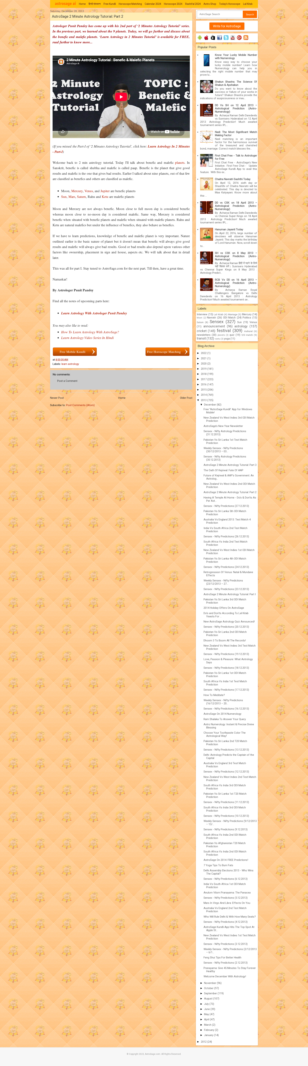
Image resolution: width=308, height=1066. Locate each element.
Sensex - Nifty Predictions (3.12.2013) (226, 944)
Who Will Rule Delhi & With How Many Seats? (230, 916)
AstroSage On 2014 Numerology (222, 713)
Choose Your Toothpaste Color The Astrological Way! (225, 734)
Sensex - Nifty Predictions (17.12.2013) (226, 689)
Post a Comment (67, 381)
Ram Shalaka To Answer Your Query (225, 719)
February (209, 1030)
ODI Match (229, 317)
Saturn (81, 196)
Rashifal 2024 (193, 3)
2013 (204, 400)
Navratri (211, 317)
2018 (204, 374)
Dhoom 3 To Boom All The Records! (225, 640)
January (209, 1035)
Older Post (186, 397)
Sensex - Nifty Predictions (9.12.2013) (226, 829)
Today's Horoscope (229, 3)
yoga (227, 338)
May (207, 1014)
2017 (204, 379)
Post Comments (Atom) (80, 405)
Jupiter (105, 191)
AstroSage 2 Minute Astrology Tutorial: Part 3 (230, 465)
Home (82, 3)
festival (224, 330)
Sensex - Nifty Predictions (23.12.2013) (226, 589)
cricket (202, 331)
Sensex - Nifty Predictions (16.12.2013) (226, 708)
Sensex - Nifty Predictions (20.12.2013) (226, 626)
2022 (204, 353)
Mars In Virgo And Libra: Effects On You (227, 903)
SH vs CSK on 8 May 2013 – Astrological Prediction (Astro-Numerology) (236, 256)
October (209, 988)
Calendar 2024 (153, 3)
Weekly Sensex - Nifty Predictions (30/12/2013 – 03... (223, 450)
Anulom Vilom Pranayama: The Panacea (227, 892)
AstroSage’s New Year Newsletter (223, 426)
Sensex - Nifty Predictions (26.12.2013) (226, 536)
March (208, 1024)
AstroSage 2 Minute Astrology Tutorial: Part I (230, 594)
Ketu (105, 196)
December (210, 404)
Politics (247, 317)
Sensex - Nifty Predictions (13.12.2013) (226, 749)
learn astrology (70, 364)
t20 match (247, 334)
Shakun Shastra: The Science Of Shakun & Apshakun (236, 83)
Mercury (77, 191)
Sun (64, 196)
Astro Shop (210, 3)
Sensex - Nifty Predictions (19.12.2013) (226, 654)
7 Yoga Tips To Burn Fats (218, 865)
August (208, 998)
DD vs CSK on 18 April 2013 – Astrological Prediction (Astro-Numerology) (236, 206)
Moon (199, 317)
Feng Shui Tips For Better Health (222, 957)
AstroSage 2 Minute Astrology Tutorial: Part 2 (230, 492)
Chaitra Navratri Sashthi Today (232, 179)
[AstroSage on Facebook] (219, 40)
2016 (204, 384)
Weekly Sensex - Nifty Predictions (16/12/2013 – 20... (223, 702)
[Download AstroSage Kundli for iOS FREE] (206, 40)
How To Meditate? (214, 695)
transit (201, 338)
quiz (232, 334)
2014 (204, 394)
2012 (204, 1041)
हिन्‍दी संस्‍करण (95, 3)
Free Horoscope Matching (164, 352)
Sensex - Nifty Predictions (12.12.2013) (226, 771)
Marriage (232, 314)
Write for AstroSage (227, 26)
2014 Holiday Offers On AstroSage (224, 607)
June (207, 1009)
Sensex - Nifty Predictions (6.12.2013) (226, 878)
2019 (204, 368)
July (206, 1004)
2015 (204, 389)
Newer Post (57, 397)
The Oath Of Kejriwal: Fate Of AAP (223, 470)
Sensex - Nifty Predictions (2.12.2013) (226, 962)
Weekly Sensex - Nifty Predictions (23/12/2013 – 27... (223, 582)
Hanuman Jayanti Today (229, 229)
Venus (88, 191)
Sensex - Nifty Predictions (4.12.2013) (226, 921)
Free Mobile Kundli (72, 352)
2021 (204, 358)
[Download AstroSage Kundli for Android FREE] (200, 40)
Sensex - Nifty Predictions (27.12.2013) (226, 506)
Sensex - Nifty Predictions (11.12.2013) (226, 802)
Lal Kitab (248, 3)
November (210, 983)
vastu (217, 339)
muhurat (248, 331)
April (207, 1019)
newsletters (204, 334)
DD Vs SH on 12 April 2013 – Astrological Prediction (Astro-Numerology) (236, 108)
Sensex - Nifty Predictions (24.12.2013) (226, 567)
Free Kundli (110, 3)
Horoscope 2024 (173, 3)
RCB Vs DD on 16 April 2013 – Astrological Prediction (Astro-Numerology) (236, 283)
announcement (214, 326)
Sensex (217, 321)
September (211, 993)
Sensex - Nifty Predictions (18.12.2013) (226, 667)
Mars (71, 196)
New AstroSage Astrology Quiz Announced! (229, 621)
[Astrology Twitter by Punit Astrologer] (226, 40)
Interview (202, 314)
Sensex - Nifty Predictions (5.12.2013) (226, 897)
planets (179, 162)
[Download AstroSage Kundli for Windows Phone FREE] (213, 40)
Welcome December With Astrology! (225, 976)
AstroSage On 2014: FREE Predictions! (226, 860)
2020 (204, 363)
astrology (241, 326)
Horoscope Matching (130, 3)
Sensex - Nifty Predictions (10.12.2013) (226, 815)
